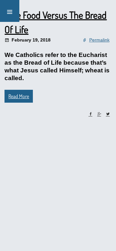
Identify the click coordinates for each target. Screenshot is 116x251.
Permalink (99, 39)
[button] (9, 11)
